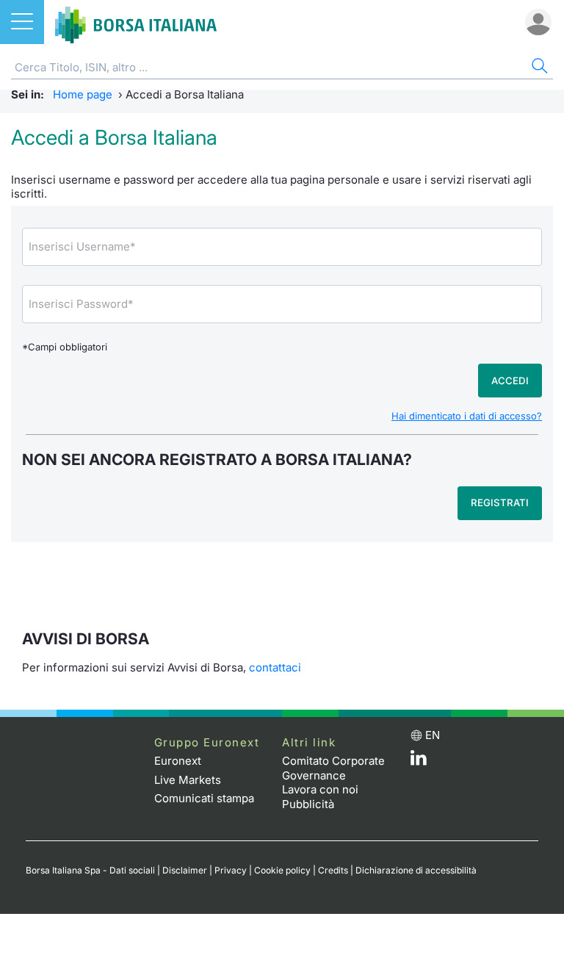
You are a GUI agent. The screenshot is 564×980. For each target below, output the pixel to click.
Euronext (177, 761)
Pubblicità (308, 804)
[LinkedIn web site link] (419, 761)
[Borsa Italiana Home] (136, 22)
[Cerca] (538, 68)
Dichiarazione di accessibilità (416, 870)
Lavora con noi (320, 789)
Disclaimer (184, 870)
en (432, 735)
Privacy (230, 870)
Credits (333, 870)
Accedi (510, 380)
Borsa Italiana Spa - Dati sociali (90, 870)
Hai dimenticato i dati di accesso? (466, 416)
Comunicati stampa (204, 798)
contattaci (275, 667)
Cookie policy (282, 870)
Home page (82, 94)
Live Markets (187, 780)
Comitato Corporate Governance (333, 768)
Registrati (500, 502)
